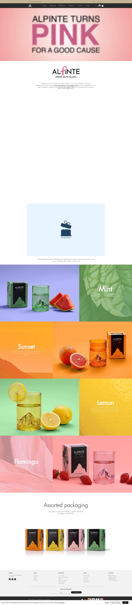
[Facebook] (10, 579)
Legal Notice (40, 599)
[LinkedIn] (15, 579)
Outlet (40, 1)
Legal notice (86, 580)
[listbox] (99, 1)
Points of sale (31, 1)
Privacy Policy (86, 581)
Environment (86, 577)
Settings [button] (107, 602)
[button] (99, 1)
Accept (125, 602)
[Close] (130, 602)
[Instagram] (12, 579)
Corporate (36, 1)
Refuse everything (115, 602)
